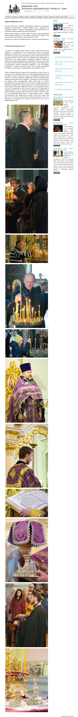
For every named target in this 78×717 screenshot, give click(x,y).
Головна (8, 16)
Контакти (51, 16)
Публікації (39, 16)
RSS (66, 16)
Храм (62, 16)
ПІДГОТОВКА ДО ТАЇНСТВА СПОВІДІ (64, 77)
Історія (57, 16)
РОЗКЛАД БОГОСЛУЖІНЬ (63, 89)
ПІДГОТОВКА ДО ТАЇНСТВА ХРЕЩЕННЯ (64, 63)
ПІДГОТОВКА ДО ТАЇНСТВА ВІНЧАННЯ (64, 70)
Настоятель (15, 16)
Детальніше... (56, 52)
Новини (27, 16)
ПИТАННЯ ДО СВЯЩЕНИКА (64, 57)
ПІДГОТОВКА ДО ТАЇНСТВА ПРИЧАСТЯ (64, 84)
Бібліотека (33, 16)
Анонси (46, 16)
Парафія (21, 16)
